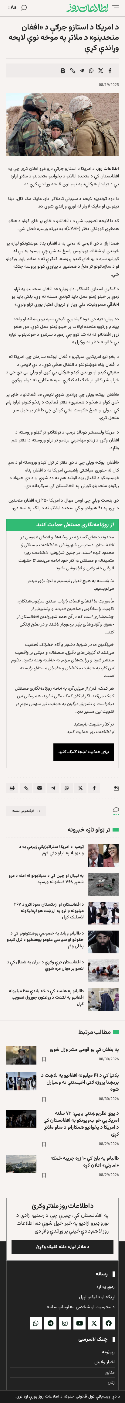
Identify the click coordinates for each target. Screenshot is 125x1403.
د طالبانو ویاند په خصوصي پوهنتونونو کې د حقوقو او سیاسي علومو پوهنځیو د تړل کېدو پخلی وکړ (45, 940)
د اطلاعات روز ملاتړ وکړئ (63, 1206)
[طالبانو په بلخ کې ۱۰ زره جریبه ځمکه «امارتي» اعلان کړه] (21, 1164)
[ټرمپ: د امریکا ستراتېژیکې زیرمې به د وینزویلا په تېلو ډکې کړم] (103, 855)
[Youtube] (79, 1323)
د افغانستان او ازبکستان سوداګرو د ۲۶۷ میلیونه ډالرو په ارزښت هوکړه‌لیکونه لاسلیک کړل (49, 911)
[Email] (39, 788)
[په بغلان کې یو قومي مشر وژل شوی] (21, 1055)
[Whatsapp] (36, 1323)
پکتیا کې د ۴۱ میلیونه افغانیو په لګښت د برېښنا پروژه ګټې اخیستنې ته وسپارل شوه (80, 1082)
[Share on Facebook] (110, 70)
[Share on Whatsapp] (91, 70)
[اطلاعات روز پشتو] (87, 8)
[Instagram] (65, 1323)
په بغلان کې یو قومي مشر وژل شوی (84, 1050)
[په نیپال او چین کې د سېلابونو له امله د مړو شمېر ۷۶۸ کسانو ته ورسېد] (103, 884)
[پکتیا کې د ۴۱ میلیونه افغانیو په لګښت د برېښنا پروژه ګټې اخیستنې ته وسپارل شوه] (21, 1081)
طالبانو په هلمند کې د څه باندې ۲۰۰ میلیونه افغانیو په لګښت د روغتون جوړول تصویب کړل (46, 997)
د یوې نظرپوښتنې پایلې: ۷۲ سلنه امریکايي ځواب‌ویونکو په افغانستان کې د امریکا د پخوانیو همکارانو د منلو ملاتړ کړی (81, 1124)
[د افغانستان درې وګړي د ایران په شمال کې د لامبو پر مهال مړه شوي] (103, 970)
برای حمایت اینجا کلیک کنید (83, 752)
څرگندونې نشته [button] (23, 811)
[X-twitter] (94, 1323)
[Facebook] (109, 1323)
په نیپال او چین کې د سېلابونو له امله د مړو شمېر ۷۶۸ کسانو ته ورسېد (46, 879)
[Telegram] (50, 1323)
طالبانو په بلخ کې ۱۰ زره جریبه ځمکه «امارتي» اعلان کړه (84, 1162)
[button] (114, 8)
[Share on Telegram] (82, 70)
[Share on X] (100, 70)
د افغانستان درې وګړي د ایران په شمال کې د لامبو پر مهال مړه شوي (45, 965)
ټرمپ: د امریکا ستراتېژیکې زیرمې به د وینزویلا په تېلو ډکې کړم (51, 850)
